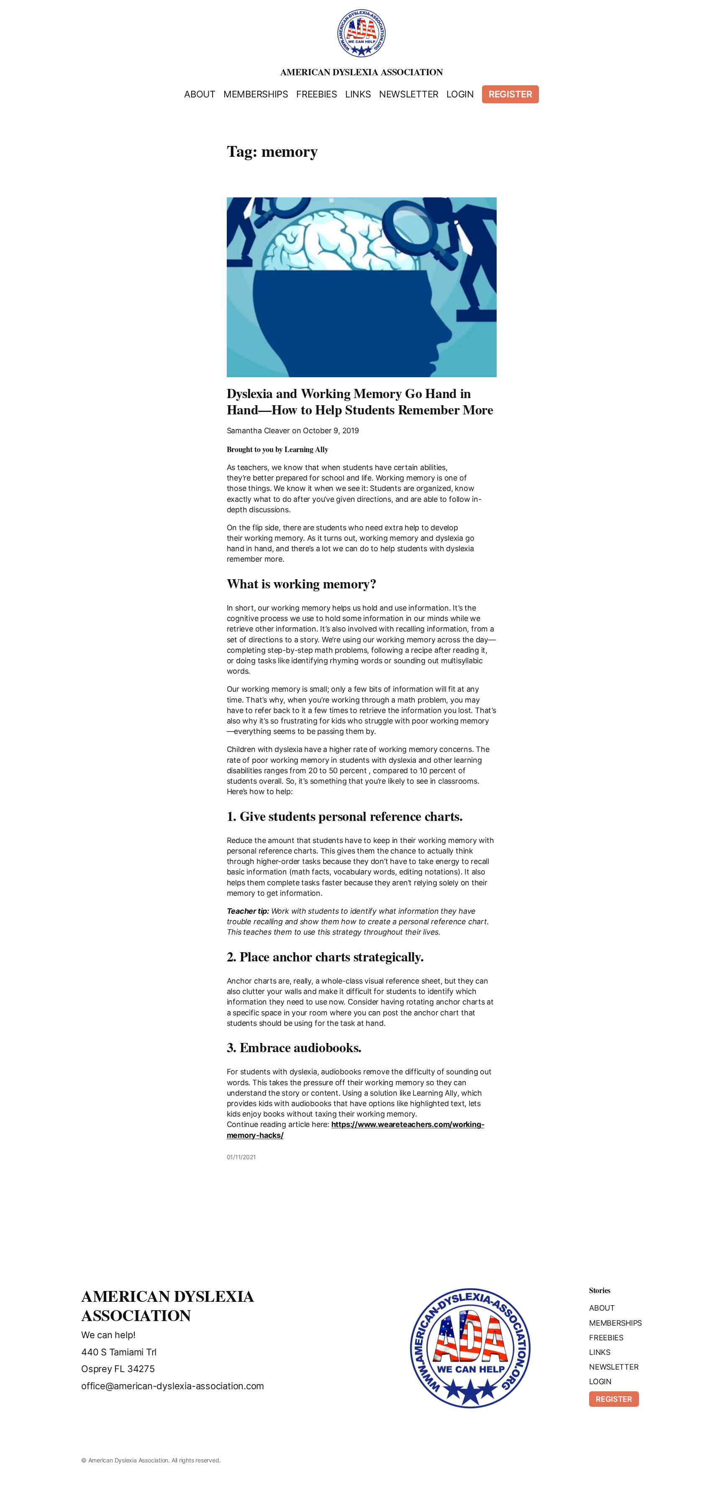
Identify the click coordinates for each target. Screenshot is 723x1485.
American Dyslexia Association (361, 72)
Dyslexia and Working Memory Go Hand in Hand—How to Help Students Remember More (360, 401)
